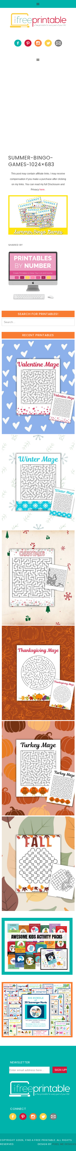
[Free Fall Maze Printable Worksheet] (38, 909)
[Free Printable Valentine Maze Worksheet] (38, 432)
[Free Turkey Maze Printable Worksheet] (38, 813)
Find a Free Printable (38, 21)
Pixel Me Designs (64, 1144)
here (42, 189)
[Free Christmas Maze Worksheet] (38, 623)
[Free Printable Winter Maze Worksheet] (38, 527)
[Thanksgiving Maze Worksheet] (38, 718)
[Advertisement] (38, 103)
